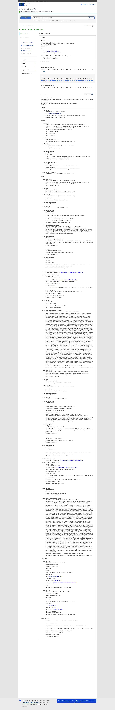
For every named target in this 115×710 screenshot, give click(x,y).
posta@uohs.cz (52, 605)
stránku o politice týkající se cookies (30, 702)
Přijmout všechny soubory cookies (66, 700)
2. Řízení (23, 63)
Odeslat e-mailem (27, 50)
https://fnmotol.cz (58, 580)
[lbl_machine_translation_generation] (53, 85)
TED (20, 25)
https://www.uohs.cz (58, 609)
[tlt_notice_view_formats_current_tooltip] (92, 94)
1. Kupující (23, 60)
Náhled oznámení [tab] (23, 33)
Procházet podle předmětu (74, 20)
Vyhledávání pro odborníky (61, 20)
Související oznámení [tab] (24, 36)
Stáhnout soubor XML (28, 42)
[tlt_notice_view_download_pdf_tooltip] (42, 80)
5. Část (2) (23, 66)
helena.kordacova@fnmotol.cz (52, 51)
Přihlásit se (85, 4)
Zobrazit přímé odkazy (28, 45)
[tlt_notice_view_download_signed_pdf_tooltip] (44, 71)
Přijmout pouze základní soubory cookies (86, 700)
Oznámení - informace (26, 73)
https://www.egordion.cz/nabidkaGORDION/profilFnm (71, 272)
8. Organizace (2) (25, 70)
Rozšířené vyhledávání (50, 20)
